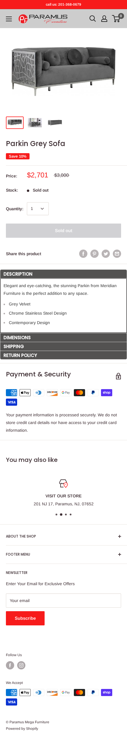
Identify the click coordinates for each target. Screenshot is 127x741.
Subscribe (25, 618)
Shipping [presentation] (14, 346)
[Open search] (92, 18)
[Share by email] (117, 254)
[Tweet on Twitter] (106, 254)
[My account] (104, 18)
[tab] (63, 273)
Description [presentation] (18, 274)
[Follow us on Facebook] (10, 665)
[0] (116, 18)
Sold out (63, 230)
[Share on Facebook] (83, 254)
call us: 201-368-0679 (63, 4)
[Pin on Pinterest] (94, 254)
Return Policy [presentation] (20, 355)
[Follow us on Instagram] (21, 665)
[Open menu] (9, 19)
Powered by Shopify (22, 729)
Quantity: (14, 208)
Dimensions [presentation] (17, 337)
